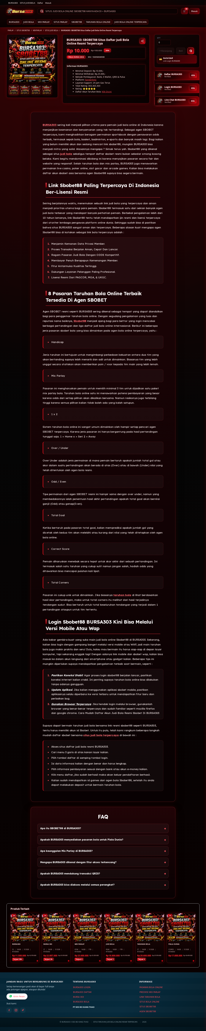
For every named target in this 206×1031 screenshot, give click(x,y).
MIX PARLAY (44, 22)
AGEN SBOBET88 (147, 1011)
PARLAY (11, 30)
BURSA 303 (78, 997)
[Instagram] (16, 1010)
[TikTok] (22, 1010)
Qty (158, 38)
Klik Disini (107, 91)
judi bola (66, 153)
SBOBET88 (76, 22)
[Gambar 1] (14, 90)
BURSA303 (13, 3)
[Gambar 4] (47, 90)
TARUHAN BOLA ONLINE (98, 22)
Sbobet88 (80, 320)
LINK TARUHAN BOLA (149, 997)
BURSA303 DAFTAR (82, 992)
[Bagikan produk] (142, 41)
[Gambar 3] (36, 90)
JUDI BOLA (28, 22)
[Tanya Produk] (190, 51)
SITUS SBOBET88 (23, 30)
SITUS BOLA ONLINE (149, 1001)
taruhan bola (122, 595)
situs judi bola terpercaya (101, 735)
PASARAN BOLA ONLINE (151, 987)
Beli (181, 51)
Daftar (40, 3)
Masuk (48, 3)
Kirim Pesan (19, 996)
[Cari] (42, 11)
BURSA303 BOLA (81, 1001)
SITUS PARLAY (60, 22)
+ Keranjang (166, 51)
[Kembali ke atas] (199, 1015)
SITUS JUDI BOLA (27, 3)
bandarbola (90, 79)
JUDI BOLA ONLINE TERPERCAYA (130, 22)
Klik (193, 75)
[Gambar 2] (25, 90)
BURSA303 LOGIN (81, 987)
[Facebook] (9, 1010)
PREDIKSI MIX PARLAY (149, 992)
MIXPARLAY (37, 30)
